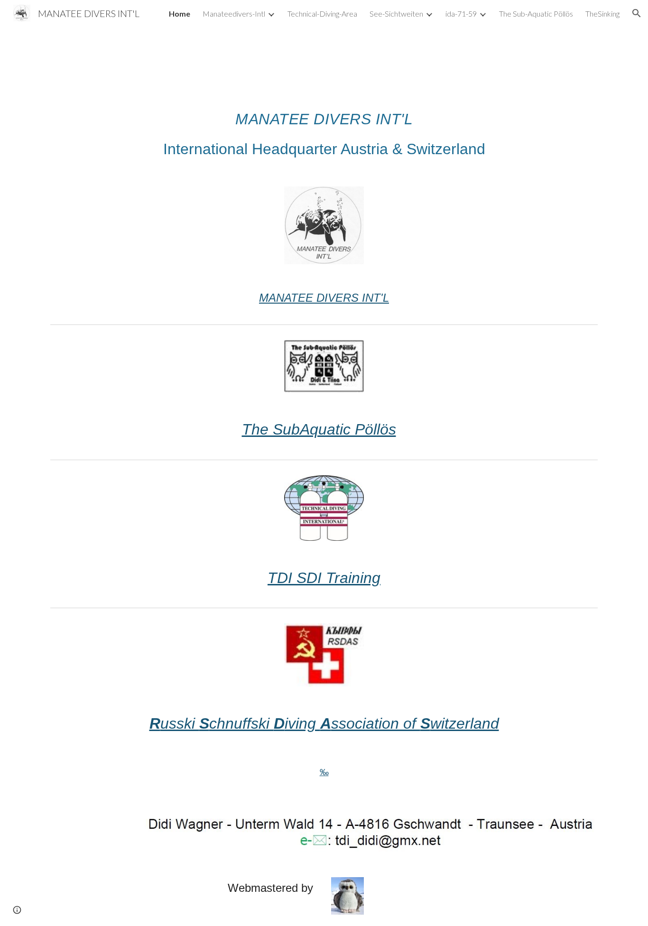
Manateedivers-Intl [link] (234, 13)
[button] (636, 13)
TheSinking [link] (602, 13)
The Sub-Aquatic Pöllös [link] (536, 13)
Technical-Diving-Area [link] (322, 13)
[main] (324, 132)
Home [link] (179, 13)
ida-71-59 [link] (461, 13)
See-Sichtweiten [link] (396, 13)
